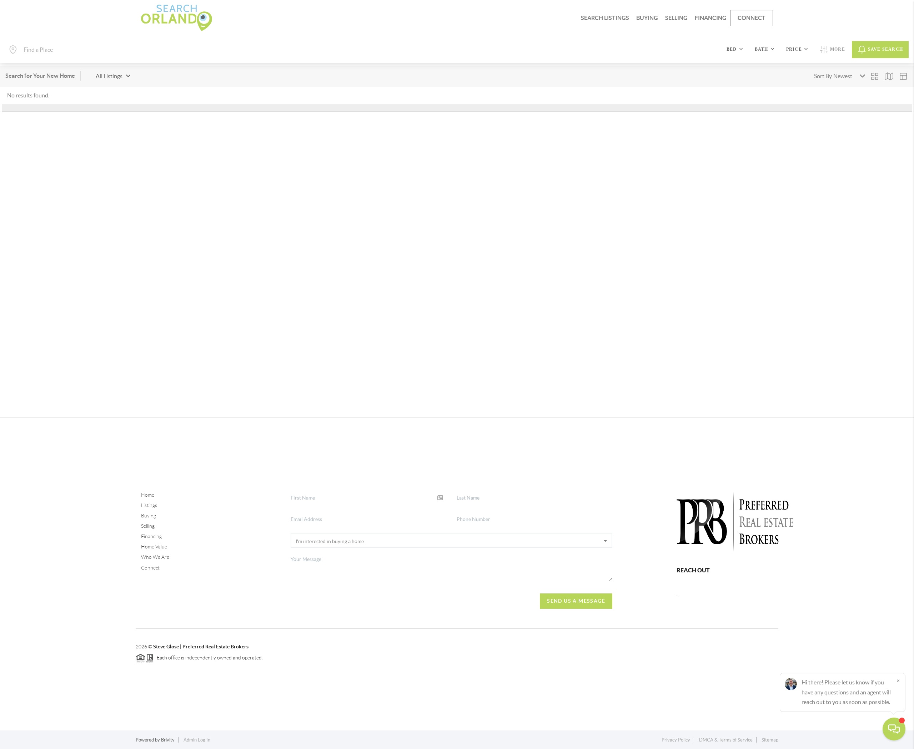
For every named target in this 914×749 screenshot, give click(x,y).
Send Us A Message (576, 601)
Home (147, 495)
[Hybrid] (903, 76)
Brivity (168, 740)
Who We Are (155, 557)
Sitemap (770, 740)
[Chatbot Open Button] (894, 729)
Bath (761, 49)
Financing (711, 18)
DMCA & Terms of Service (726, 740)
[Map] (889, 76)
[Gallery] (875, 76)
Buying (647, 18)
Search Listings (605, 18)
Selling (676, 18)
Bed (732, 49)
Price (794, 49)
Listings (149, 505)
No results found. (28, 95)
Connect (751, 18)
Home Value (154, 547)
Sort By (823, 76)
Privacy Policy (676, 740)
